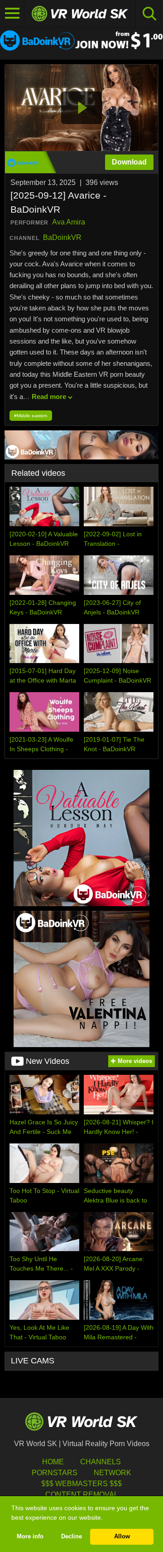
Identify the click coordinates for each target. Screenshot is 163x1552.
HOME (53, 1462)
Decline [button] (71, 1536)
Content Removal (81, 1494)
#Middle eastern (31, 415)
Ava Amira (68, 222)
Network (112, 1473)
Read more (49, 396)
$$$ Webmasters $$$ (81, 1483)
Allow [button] (122, 1536)
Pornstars (54, 1473)
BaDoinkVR (62, 237)
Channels (100, 1462)
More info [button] (30, 1536)
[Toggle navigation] (12, 13)
